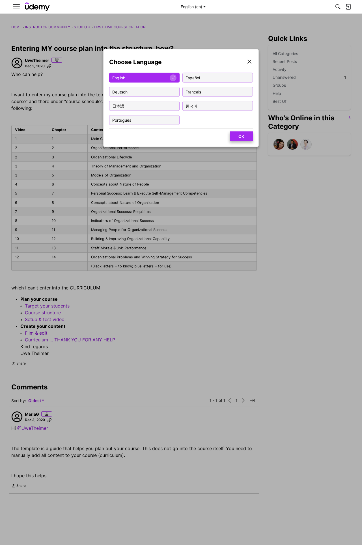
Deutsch (120, 91)
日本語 (118, 105)
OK (241, 136)
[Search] (338, 7)
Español (193, 77)
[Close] (249, 62)
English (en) (191, 6)
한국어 (191, 105)
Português (121, 119)
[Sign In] (348, 7)
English (118, 77)
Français (193, 91)
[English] (37, 7)
